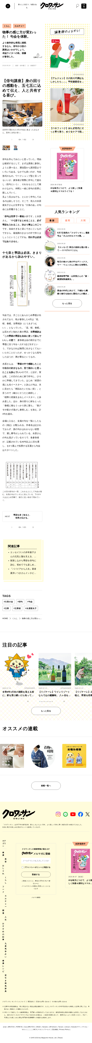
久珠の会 (8, 602)
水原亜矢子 (31, 608)
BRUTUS (11, 1027)
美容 (6, 860)
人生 (6, 918)
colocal (67, 1027)
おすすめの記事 (3, 931)
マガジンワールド (44, 1029)
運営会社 (31, 1001)
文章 (6, 608)
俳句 (20, 602)
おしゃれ (3, 870)
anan (5, 1027)
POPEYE (19, 1027)
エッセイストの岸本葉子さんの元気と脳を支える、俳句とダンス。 (23, 555)
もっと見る (67, 303)
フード (3, 889)
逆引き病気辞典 (6, 983)
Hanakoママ (75, 1027)
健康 (3, 853)
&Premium (53, 1027)
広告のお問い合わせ (43, 1001)
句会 (30, 602)
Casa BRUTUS (29, 1027)
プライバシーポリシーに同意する (37, 867)
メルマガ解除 (35, 897)
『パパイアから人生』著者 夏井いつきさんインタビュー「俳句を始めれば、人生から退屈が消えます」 (23, 571)
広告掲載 (55, 1029)
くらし (7, 26)
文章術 (17, 608)
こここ (30, 1029)
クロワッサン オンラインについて (14, 1001)
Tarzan (60, 1027)
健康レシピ (3, 966)
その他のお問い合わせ (59, 1001)
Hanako (45, 1027)
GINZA (38, 1027)
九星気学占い (6, 950)
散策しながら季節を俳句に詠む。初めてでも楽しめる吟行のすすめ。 (23, 563)
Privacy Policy (64, 1029)
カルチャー (19, 26)
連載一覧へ (46, 786)
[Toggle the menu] (8, 6)
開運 (3, 911)
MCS (35, 1029)
